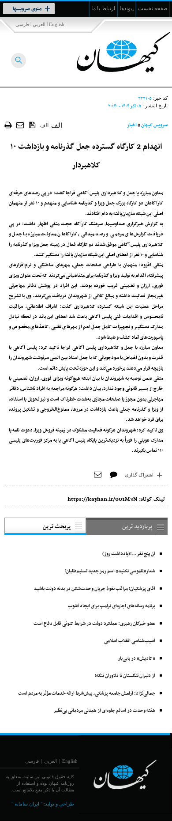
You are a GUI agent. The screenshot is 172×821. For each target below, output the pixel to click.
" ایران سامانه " (26, 803)
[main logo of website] (113, 52)
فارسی (22, 24)
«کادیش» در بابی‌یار (136, 659)
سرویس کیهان (154, 125)
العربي (39, 24)
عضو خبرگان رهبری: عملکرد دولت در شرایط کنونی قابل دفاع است (94, 624)
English (56, 24)
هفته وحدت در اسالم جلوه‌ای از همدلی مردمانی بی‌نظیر (104, 711)
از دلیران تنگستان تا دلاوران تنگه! (125, 676)
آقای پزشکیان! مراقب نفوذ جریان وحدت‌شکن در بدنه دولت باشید (94, 589)
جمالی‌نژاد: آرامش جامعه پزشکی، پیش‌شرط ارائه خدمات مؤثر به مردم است (86, 693)
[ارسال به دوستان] (20, 125)
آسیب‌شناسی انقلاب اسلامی (129, 641)
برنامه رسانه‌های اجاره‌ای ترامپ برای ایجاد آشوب (111, 606)
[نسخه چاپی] (8, 125)
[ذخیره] (32, 124)
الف (44, 125)
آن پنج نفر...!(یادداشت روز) (128, 554)
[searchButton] (18, 60)
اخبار (132, 125)
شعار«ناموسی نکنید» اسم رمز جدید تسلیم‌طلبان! (109, 571)
